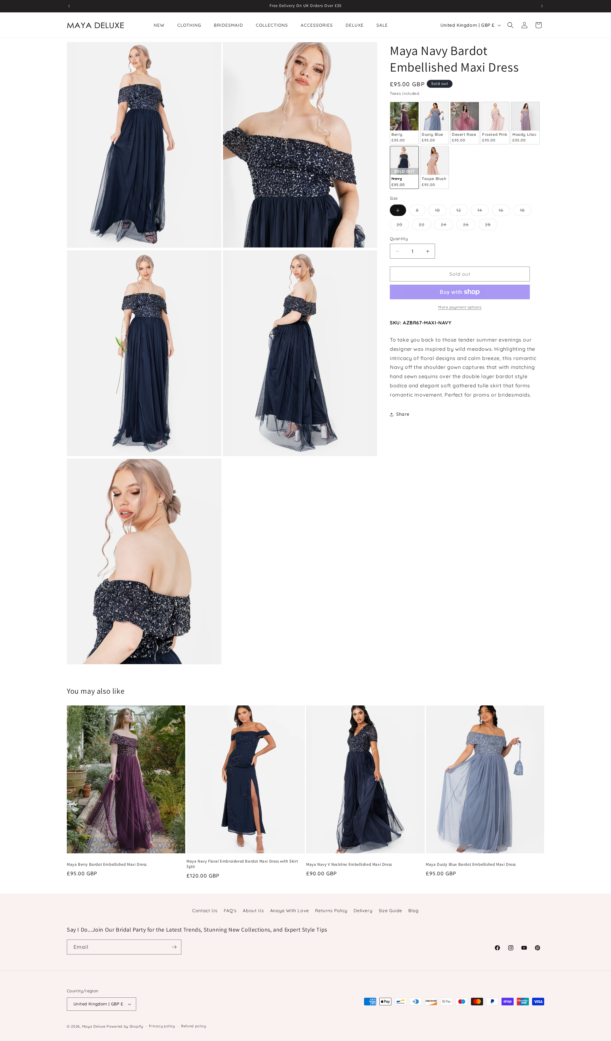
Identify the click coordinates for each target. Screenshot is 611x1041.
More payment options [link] (459, 307)
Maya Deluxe (94, 1026)
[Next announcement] (542, 6)
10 (440, 211)
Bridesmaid (228, 25)
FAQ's (230, 910)
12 (462, 211)
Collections (272, 25)
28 (491, 225)
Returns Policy (331, 910)
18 (525, 211)
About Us (253, 910)
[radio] (404, 123)
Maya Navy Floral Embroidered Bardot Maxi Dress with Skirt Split (242, 864)
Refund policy (193, 1026)
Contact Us (204, 910)
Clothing (189, 25)
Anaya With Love (289, 910)
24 (447, 225)
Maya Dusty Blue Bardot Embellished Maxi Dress (471, 864)
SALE (382, 25)
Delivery (363, 910)
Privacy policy (162, 1026)
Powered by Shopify (125, 1026)
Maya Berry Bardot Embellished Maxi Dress (107, 864)
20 (403, 225)
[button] (510, 25)
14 (483, 211)
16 (504, 211)
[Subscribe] (174, 947)
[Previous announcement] (69, 6)
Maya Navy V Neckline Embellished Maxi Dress (349, 864)
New (159, 25)
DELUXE (355, 25)
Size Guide (390, 910)
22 (425, 225)
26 (469, 225)
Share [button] (403, 414)
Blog (413, 910)
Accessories (317, 25)
